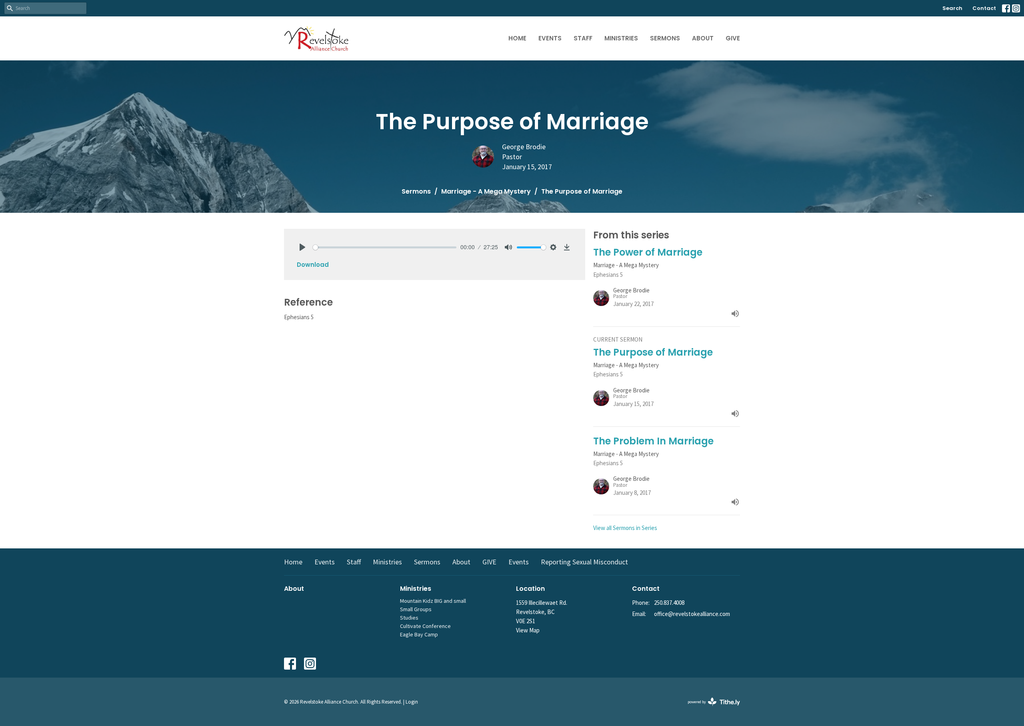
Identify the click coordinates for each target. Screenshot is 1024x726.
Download (313, 264)
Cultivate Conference (425, 626)
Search (952, 8)
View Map (528, 630)
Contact (984, 8)
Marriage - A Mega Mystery (486, 191)
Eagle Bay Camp (419, 634)
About (703, 38)
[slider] (384, 247)
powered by (709, 708)
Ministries (621, 38)
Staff (583, 38)
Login (412, 701)
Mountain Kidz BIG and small (433, 600)
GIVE (733, 38)
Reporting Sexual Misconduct (584, 561)
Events (550, 38)
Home (517, 38)
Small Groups (416, 609)
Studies (409, 617)
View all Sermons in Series (625, 528)
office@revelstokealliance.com (692, 614)
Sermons (665, 38)
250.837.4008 (669, 602)
